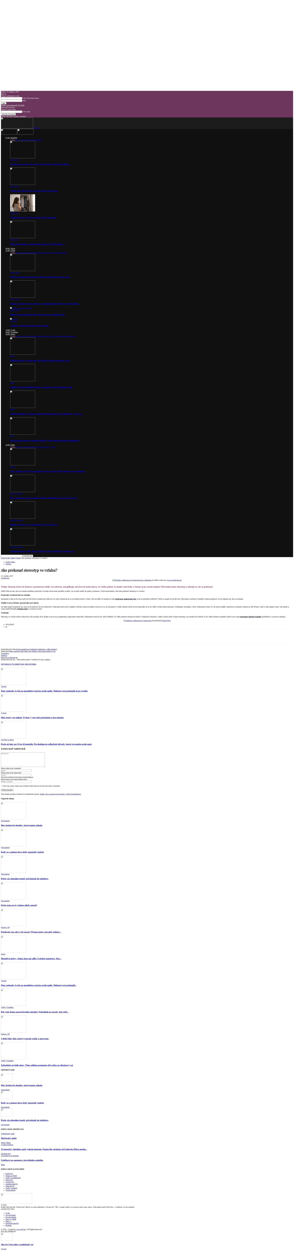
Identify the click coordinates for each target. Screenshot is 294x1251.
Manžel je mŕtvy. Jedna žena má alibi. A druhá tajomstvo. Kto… (40, 360)
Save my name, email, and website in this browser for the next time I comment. (31, 786)
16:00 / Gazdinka (12, 332)
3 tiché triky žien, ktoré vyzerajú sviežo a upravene (34, 191)
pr (6, 627)
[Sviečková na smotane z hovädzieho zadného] (10, 1156)
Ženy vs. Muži (50, 447)
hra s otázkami (146, 580)
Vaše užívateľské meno (30, 98)
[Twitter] (13, 638)
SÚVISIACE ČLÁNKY (10, 664)
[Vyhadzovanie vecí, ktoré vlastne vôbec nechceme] (22, 211)
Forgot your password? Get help (12, 105)
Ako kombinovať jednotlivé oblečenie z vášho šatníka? (37, 649)
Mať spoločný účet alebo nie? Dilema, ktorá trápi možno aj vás (32, 651)
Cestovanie (19, 336)
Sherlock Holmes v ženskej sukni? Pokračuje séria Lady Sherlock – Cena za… (47, 414)
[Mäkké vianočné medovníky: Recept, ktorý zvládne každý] (21, 308)
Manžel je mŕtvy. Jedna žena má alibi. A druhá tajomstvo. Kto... (31, 958)
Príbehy (40, 140)
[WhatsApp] (29, 638)
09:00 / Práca (10, 249)
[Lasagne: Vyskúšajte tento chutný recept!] (13, 319)
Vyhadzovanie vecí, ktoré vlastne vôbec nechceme (33, 217)
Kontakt (8, 1225)
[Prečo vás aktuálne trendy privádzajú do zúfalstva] (13, 872)
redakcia (4, 655)
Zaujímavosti (63, 336)
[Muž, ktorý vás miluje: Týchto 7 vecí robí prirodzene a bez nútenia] (13, 711)
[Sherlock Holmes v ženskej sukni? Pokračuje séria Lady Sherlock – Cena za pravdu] (22, 407)
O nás (8, 1213)
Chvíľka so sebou (21, 447)
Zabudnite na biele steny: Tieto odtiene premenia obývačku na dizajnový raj (37, 1065)
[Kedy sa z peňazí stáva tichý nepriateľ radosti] (13, 845)
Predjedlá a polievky (39, 253)
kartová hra (166, 621)
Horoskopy (32, 447)
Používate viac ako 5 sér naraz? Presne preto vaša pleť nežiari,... (31, 932)
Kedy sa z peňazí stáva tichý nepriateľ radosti (22, 852)
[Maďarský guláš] (7, 1134)
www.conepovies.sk (174, 580)
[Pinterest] (21, 638)
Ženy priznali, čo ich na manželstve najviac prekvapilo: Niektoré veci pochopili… (48, 471)
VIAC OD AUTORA (28, 664)
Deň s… (18, 140)
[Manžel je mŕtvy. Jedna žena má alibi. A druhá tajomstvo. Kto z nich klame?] (22, 354)
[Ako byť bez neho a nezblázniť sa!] (6, 1240)
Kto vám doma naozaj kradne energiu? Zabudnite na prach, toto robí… (44, 498)
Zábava (55, 336)
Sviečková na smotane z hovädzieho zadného (22, 1160)
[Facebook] (4, 638)
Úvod (3, 558)
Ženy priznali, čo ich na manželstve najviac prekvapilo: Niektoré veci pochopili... (39, 985)
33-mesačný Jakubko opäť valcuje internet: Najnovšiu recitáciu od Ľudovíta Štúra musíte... (44, 1149)
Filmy (25, 336)
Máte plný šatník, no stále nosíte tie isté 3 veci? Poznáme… (37, 244)
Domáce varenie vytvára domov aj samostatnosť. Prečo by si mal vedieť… (45, 303)
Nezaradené (5, 821)
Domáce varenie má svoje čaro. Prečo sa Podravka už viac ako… (40, 277)
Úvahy (50, 336)
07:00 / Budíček (11, 138)
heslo (24, 101)
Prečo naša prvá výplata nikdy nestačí (19, 905)
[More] (38, 638)
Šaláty (65, 253)
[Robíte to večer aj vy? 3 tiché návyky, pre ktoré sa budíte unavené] (22, 518)
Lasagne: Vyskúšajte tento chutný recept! (29, 325)
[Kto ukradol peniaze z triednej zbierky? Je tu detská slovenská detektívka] (22, 434)
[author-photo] (5, 653)
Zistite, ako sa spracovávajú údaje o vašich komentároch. (60, 794)
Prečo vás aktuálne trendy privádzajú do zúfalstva (24, 878)
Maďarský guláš (9, 1138)
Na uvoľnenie (11, 1215)
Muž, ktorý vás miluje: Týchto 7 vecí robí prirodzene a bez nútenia (32, 717)
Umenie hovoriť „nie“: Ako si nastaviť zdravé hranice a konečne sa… (43, 551)
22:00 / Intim (10, 445)
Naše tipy (33, 140)
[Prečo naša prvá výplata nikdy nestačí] (13, 899)
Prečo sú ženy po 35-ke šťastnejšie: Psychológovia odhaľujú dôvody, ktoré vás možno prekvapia (46, 744)
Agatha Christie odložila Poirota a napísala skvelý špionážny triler (41, 387)
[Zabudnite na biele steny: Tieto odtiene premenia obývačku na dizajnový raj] (13, 1059)
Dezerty (25, 253)
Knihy (30, 336)
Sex (37, 447)
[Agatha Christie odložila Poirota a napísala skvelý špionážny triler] (22, 381)
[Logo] (9, 134)
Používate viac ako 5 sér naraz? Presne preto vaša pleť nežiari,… (40, 164)
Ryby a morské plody (55, 253)
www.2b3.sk (21, 1229)
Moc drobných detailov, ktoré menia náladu (21, 825)
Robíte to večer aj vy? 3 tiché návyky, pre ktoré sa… (34, 524)
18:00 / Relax (10, 334)
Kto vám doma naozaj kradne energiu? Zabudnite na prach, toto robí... (35, 1012)
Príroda (40, 336)
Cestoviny (19, 253)
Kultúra (35, 336)
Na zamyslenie (11, 1217)
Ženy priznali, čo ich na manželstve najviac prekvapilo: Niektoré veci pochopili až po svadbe (44, 691)
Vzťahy (42, 447)
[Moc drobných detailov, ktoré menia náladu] (13, 819)
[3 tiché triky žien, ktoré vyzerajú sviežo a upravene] (22, 184)
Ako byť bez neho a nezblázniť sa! (17, 1244)
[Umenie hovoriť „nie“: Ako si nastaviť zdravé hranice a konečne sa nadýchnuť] (22, 545)
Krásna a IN (25, 140)
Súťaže (45, 336)
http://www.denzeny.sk (9, 658)
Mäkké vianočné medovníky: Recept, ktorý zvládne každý (37, 314)
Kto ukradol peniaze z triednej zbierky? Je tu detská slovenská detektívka (44, 440)
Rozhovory (72, 336)
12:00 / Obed (10, 251)
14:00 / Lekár (10, 330)
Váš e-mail (26, 112)
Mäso (30, 253)
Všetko (12, 140)
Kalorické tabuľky (12, 1223)
